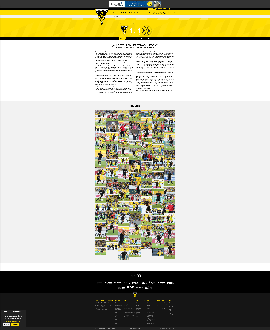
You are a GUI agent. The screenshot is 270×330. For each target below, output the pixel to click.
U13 (116, 319)
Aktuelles (138, 302)
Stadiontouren (150, 304)
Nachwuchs (132, 13)
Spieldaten (129, 38)
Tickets (148, 308)
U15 (116, 316)
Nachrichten (97, 302)
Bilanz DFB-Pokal (171, 307)
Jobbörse (138, 316)
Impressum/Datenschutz (128, 308)
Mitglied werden (157, 303)
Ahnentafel (171, 314)
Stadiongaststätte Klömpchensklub (150, 316)
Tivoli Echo (97, 305)
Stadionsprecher (150, 305)
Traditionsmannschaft (128, 307)
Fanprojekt (164, 308)
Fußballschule (124, 13)
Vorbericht (122, 38)
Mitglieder (117, 9)
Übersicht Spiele (118, 309)
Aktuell (112, 13)
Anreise (148, 307)
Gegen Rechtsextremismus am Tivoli (151, 319)
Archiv (126, 9)
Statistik (102, 308)
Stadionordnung (150, 314)
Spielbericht (136, 38)
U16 (116, 315)
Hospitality (138, 305)
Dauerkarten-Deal (97, 307)
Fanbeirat (164, 305)
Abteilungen (126, 304)
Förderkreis (126, 309)
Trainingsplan (104, 309)
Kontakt (130, 9)
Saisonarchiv (171, 302)
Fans (122, 9)
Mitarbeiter (126, 302)
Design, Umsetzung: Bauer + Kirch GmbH (167, 328)
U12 (116, 320)
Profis (116, 13)
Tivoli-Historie (170, 312)
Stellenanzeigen (139, 315)
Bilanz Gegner (170, 304)
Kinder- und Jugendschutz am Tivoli (129, 316)
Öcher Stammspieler (138, 307)
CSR (149, 13)
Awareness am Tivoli (128, 314)
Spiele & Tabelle (103, 306)
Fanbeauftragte (165, 304)
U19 (116, 312)
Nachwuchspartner (118, 305)
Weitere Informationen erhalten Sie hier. (11, 321)
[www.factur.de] (135, 4)
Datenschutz (110, 302)
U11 (116, 322)
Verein (125, 305)
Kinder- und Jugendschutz (117, 307)
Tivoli (113, 9)
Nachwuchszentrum (119, 302)
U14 (116, 318)
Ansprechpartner (139, 313)
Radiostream (97, 309)
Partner (137, 309)
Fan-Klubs (164, 307)
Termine (96, 304)
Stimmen (143, 38)
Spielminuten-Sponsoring (138, 311)
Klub (138, 13)
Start (110, 16)
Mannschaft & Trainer (104, 303)
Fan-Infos (163, 302)
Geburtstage (103, 310)
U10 (116, 323)
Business (143, 13)
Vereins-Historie (170, 310)
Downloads (158, 305)
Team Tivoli (149, 311)
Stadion (148, 302)
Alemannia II (117, 311)
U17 (116, 313)
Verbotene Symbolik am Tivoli (150, 322)
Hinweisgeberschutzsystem (129, 312)
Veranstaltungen (150, 309)
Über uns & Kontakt (110, 304)
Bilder (149, 38)
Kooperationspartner (119, 304)
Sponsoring (138, 304)
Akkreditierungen (150, 312)
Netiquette (126, 311)
